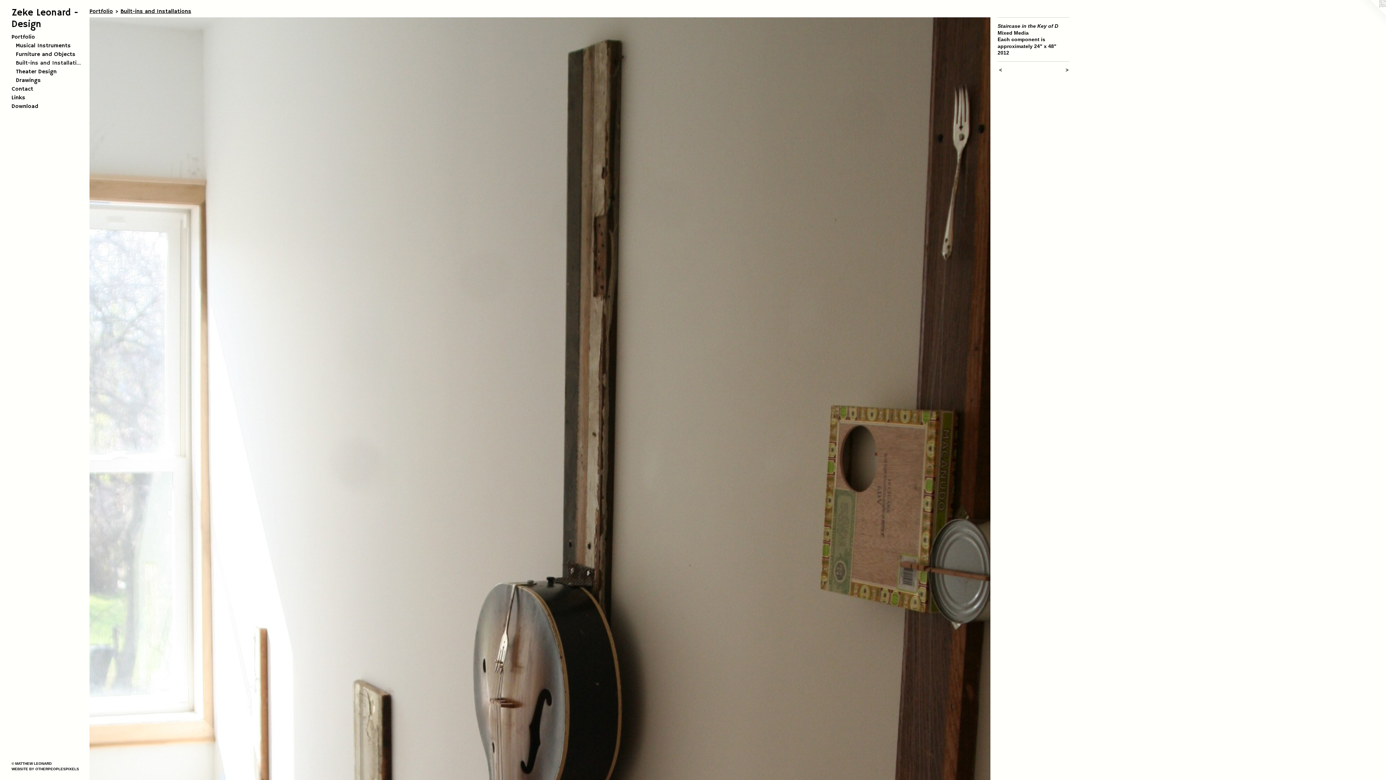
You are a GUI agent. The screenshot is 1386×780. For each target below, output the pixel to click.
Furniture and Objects (45, 54)
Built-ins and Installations (50, 63)
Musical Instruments (43, 45)
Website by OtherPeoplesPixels (45, 769)
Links (18, 97)
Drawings (28, 80)
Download (25, 106)
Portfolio (23, 37)
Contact (22, 89)
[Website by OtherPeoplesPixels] (1371, 14)
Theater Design (36, 71)
